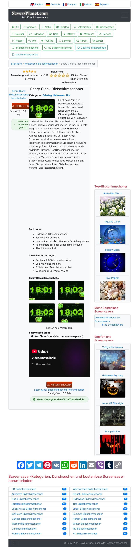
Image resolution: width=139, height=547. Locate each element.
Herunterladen (26, 106)
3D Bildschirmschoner (24, 489)
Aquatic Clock (112, 221)
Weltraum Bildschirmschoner (27, 513)
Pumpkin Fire (112, 431)
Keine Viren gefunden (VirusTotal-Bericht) (61, 399)
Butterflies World (112, 193)
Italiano (88, 4)
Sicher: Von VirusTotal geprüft (22, 124)
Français (72, 4)
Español (103, 4)
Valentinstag (84, 26)
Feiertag (64, 26)
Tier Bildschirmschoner (85, 503)
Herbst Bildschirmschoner (87, 518)
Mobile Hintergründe (26, 54)
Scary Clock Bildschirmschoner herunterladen (19, 94)
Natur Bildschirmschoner (25, 498)
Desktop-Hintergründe (93, 47)
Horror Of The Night (113, 403)
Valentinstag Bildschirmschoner (29, 508)
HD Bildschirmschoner (60, 47)
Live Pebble (112, 277)
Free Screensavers (112, 324)
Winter (99, 40)
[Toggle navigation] (124, 15)
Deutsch (55, 4)
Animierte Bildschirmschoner (27, 493)
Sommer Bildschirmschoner (88, 513)
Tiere (55, 33)
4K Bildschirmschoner (27, 47)
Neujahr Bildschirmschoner (87, 493)
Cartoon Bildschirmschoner (26, 518)
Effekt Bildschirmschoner (86, 508)
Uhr (34, 40)
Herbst (83, 40)
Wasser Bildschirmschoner (26, 523)
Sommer (66, 40)
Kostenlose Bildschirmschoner (41, 63)
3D (17, 26)
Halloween (38, 33)
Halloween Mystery (112, 375)
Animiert (31, 26)
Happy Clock (112, 249)
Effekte (71, 33)
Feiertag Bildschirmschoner (27, 503)
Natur (48, 26)
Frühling (49, 40)
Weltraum (89, 33)
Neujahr (19, 33)
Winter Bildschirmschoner (87, 523)
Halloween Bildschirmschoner (89, 498)
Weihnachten (107, 26)
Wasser (19, 40)
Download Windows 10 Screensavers (107, 319)
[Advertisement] (59, 198)
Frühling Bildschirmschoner (26, 533)
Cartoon (107, 33)
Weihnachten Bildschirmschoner (90, 489)
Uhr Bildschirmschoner (24, 528)
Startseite (16, 63)
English (39, 4)
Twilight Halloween (112, 347)
